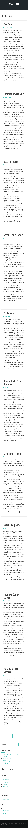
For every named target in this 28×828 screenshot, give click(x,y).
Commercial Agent (12, 453)
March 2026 (5, 788)
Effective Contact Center (11, 595)
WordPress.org (6, 814)
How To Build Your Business (12, 382)
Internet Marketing (8, 758)
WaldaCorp (14, 4)
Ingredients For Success (10, 670)
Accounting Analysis (13, 235)
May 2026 (5, 784)
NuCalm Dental (6, 763)
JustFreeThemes (5, 825)
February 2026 (6, 790)
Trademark (8, 313)
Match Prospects (11, 525)
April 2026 (5, 786)
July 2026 (5, 781)
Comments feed (7, 812)
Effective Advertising (13, 94)
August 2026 (6, 779)
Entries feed (6, 810)
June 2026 (5, 783)
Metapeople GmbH (7, 762)
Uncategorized (6, 799)
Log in (4, 808)
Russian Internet (11, 162)
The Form (7, 24)
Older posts (7, 736)
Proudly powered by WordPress (9, 823)
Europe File (5, 760)
